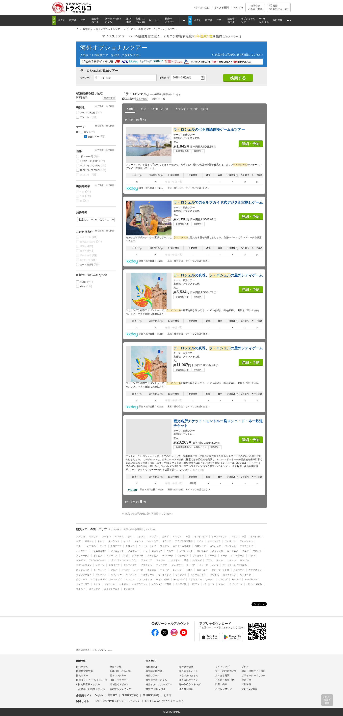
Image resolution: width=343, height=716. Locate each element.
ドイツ (234, 536)
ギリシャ (89, 541)
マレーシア (152, 541)
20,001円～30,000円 (93, 170)
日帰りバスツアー (119, 680)
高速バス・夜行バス (120, 671)
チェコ (103, 546)
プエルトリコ (145, 579)
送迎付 (86, 246)
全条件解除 (141, 99)
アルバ (114, 570)
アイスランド (246, 546)
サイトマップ (222, 666)
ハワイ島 (138, 570)
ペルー (79, 546)
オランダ (166, 541)
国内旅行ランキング (120, 689)
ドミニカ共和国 (99, 551)
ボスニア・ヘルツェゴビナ (124, 560)
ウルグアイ (180, 574)
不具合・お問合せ (224, 679)
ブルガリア (198, 555)
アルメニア (146, 560)
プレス (245, 666)
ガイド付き (88, 236)
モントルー (88, 117)
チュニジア (161, 565)
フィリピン (230, 541)
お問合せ (255, 7)
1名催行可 (88, 259)
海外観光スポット (188, 671)
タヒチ (219, 560)
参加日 (163, 77)
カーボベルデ (251, 579)
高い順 (164, 109)
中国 (244, 536)
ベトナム (119, 536)
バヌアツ (195, 584)
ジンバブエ (176, 565)
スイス (200, 541)
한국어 (167, 695)
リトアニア (131, 574)
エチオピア (152, 555)
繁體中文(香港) (151, 695)
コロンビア (200, 546)
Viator (86, 286)
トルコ (101, 541)
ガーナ (224, 555)
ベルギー (171, 551)
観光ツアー (157, 99)
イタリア (93, 536)
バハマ (215, 565)
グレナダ (223, 579)
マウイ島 (214, 574)
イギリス (177, 536)
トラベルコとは (201, 7)
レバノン (177, 570)
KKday (86, 281)
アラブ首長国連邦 (184, 541)
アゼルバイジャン (98, 560)
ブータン (210, 579)
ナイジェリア (82, 584)
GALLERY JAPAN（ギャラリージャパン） (117, 701)
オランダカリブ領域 (161, 584)
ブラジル (164, 546)
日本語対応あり (91, 241)
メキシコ (138, 541)
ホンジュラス (82, 570)
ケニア (245, 551)
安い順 (154, 109)
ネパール (212, 555)
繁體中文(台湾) (130, 695)
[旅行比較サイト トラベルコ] (77, 29)
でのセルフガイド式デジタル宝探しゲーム (218, 202)
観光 (89, 131)
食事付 (86, 250)
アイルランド (117, 551)
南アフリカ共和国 (182, 546)
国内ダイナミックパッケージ (91, 680)
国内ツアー (82, 675)
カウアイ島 (180, 584)
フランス (140, 536)
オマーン (100, 565)
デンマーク (167, 555)
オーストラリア (219, 536)
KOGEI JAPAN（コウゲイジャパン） (164, 701)
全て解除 (110, 106)
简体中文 (112, 695)
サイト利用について (226, 671)
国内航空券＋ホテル (89, 684)
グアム (209, 560)
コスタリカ (157, 551)
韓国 (188, 536)
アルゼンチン (246, 541)
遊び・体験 (115, 666)
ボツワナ (130, 579)
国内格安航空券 (84, 671)
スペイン (106, 536)
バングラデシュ (139, 584)
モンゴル (244, 560)
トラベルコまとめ (188, 675)
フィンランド (186, 551)
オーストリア (214, 541)
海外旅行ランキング (189, 684)
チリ (145, 551)
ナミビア (164, 570)
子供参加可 (88, 255)
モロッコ (130, 546)
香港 (186, 560)
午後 (85, 196)
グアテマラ (137, 555)
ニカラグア (94, 589)
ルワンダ (197, 560)
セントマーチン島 (220, 570)
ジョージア (182, 555)
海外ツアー (152, 675)
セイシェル (109, 584)
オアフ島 (91, 546)
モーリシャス (100, 570)
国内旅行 (81, 661)
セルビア (125, 570)
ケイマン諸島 (162, 579)
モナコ (96, 584)
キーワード (85, 77)
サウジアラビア (84, 574)
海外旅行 (151, 661)
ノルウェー (133, 551)
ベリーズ (203, 565)
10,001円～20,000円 (93, 165)
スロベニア (114, 565)
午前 (85, 191)
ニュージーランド (147, 546)
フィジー (160, 560)
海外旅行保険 (186, 666)
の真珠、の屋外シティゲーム (218, 275)
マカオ (222, 584)
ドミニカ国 (129, 589)
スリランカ (217, 551)
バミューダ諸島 (254, 584)
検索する (238, 78)
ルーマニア (232, 551)
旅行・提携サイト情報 (253, 671)
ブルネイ (80, 589)
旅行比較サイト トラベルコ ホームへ (94, 650)
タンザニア (202, 551)
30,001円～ (88, 174)
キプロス (151, 570)
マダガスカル (195, 579)
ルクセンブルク (111, 589)
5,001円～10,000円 (92, 160)
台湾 (78, 541)
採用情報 (246, 684)
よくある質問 (221, 7)
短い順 (194, 109)
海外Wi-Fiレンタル (156, 689)
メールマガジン (223, 688)
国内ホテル (82, 666)
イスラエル (146, 565)
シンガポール (237, 555)
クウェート (81, 579)
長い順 (204, 109)
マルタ (124, 555)
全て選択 (99, 106)
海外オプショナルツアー (113, 47)
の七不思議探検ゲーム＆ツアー (209, 129)
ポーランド (113, 541)
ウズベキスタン (84, 565)
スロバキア (238, 570)
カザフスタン (255, 570)
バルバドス (101, 574)
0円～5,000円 (89, 156)
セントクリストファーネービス (106, 579)
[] (232, 36)
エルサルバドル (198, 574)
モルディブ (178, 579)
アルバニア (111, 555)
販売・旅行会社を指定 (93, 275)
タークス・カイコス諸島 (235, 565)
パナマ (252, 555)
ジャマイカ (230, 546)
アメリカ (80, 536)
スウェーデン (82, 555)
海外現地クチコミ (188, 680)
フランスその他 (91, 112)
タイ (130, 536)
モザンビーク (235, 584)
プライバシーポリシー (253, 675)
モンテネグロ (130, 565)
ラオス (189, 570)
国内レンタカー (118, 675)
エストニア (202, 570)
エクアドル (174, 560)
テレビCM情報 (249, 688)
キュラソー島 (147, 574)
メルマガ (238, 7)
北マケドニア (229, 574)
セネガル (123, 584)
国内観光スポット (119, 684)
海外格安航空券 (154, 671)
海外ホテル (152, 666)
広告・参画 (221, 684)
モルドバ (236, 579)
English (99, 695)
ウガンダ (257, 551)
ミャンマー (116, 574)
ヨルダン (80, 560)
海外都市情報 (186, 689)
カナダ (165, 536)
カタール (231, 560)
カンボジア (215, 546)
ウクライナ (245, 574)
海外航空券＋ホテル (156, 680)
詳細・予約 (251, 144)
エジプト (153, 536)
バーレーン (208, 584)
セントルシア (164, 574)
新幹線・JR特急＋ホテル (91, 689)
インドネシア (200, 536)
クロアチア (116, 546)
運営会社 (246, 679)
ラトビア (190, 565)
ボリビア (97, 555)
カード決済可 (89, 264)
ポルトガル (255, 536)
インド (126, 541)
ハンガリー (81, 551)
